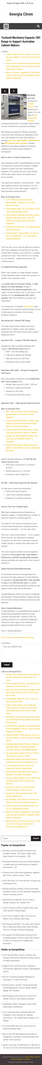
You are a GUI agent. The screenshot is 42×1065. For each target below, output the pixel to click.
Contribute (20, 1059)
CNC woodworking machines (32, 118)
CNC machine (28, 306)
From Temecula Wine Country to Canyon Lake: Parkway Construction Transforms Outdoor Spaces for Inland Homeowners (22, 423)
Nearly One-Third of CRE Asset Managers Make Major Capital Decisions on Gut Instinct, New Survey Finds (23, 692)
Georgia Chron (21, 14)
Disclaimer (17, 637)
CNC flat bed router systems (15, 143)
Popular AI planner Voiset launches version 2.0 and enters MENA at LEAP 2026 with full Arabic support (23, 57)
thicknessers (34, 140)
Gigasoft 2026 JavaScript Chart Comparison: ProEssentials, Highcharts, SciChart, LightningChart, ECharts (22, 969)
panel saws (12, 140)
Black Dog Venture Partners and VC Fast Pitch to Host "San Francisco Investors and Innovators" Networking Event (23, 824)
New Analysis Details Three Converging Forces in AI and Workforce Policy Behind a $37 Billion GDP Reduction (23, 720)
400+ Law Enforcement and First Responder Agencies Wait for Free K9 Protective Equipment (22, 414)
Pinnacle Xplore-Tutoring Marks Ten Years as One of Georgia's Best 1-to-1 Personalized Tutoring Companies (22, 236)
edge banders (22, 140)
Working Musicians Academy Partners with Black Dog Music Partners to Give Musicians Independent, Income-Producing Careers (22, 892)
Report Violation (28, 637)
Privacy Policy (29, 1057)
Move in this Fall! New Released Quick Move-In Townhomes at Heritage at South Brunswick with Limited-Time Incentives (20, 1037)
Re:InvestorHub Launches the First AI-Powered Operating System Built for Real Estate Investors (23, 781)
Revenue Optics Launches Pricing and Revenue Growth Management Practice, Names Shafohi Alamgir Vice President (23, 66)
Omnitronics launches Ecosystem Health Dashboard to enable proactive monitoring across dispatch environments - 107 (21, 864)
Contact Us (27, 1059)
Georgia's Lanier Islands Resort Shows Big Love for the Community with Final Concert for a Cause (23, 677)
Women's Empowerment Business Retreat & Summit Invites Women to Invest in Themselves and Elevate (23, 448)
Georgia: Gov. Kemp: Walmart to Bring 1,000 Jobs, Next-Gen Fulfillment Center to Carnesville (22, 439)
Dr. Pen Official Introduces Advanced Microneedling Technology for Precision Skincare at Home (20, 202)
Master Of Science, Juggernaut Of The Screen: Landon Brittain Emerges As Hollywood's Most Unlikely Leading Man (23, 75)
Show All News (6, 637)
